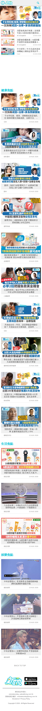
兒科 (5, 122)
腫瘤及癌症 (7, 435)
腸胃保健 (7, 226)
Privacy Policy (25, 699)
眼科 (5, 191)
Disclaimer (15, 699)
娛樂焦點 (7, 554)
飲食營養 (7, 400)
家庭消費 (7, 476)
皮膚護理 (7, 261)
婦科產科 (7, 157)
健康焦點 (7, 90)
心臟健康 (7, 296)
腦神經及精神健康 (10, 366)
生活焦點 (7, 443)
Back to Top (20, 666)
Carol (18, 54)
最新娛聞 (7, 587)
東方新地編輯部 (21, 35)
